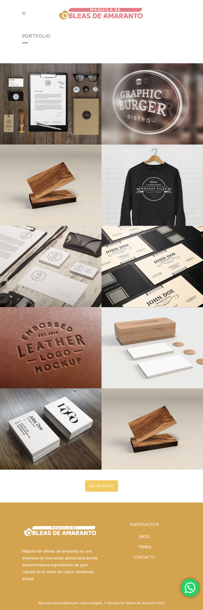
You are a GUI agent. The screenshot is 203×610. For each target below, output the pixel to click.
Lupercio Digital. (90, 603)
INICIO (144, 537)
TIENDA (144, 547)
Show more (101, 486)
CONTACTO (144, 557)
